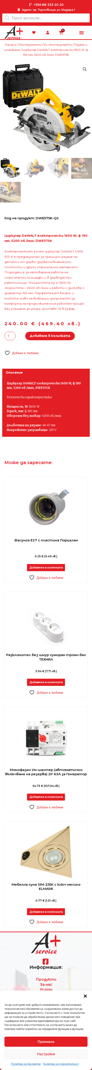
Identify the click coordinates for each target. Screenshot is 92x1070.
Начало (10, 44)
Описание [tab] (14, 372)
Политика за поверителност (61, 1064)
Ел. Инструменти (58, 44)
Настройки (46, 1054)
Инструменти (30, 44)
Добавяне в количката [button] (46, 567)
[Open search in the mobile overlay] (46, 17)
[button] (85, 996)
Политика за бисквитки (26, 1064)
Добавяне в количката (50, 336)
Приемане (46, 1042)
